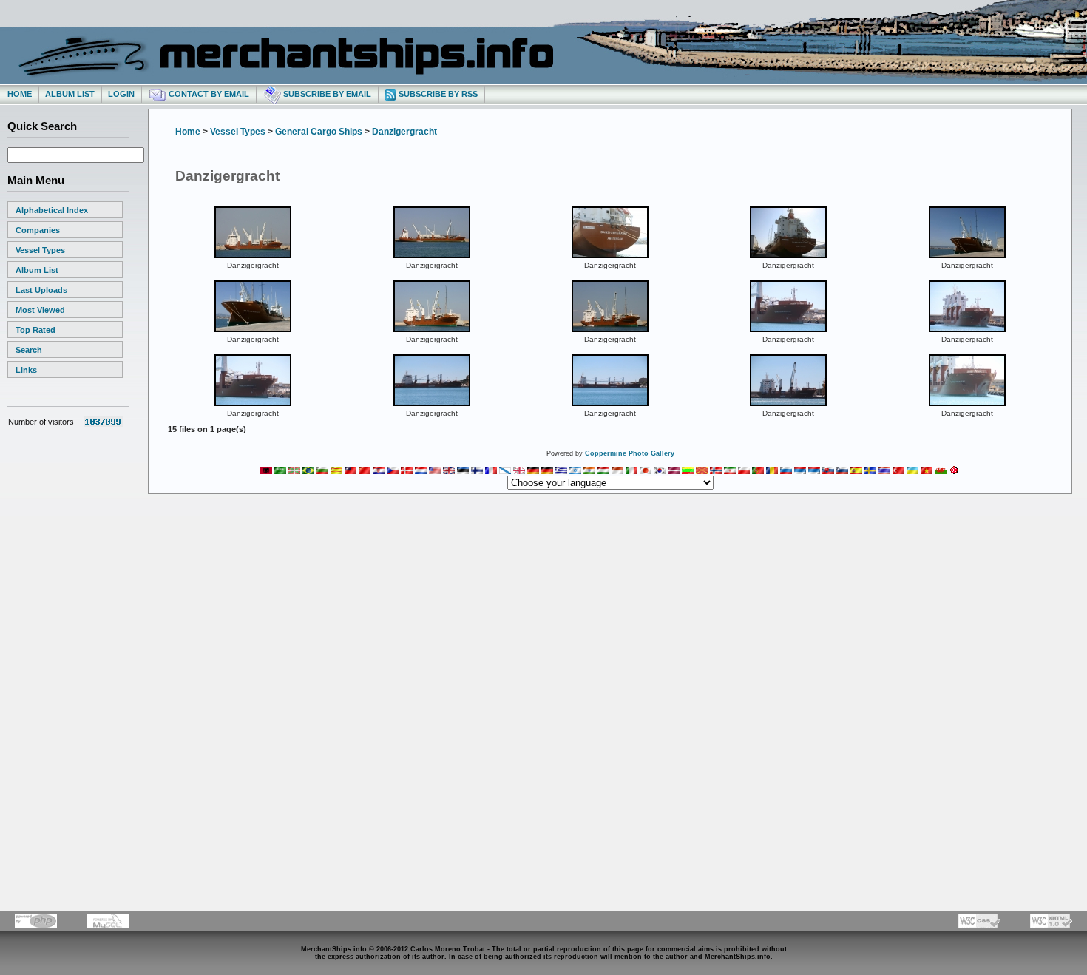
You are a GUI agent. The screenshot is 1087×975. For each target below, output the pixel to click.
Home (19, 94)
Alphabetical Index (52, 210)
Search (29, 349)
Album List (70, 94)
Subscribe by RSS (437, 94)
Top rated (35, 329)
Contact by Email (207, 94)
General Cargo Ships (318, 131)
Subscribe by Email (326, 94)
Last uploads (41, 290)
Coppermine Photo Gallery (629, 453)
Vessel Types (40, 250)
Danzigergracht (404, 131)
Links (26, 369)
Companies (38, 230)
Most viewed (40, 310)
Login (121, 94)
